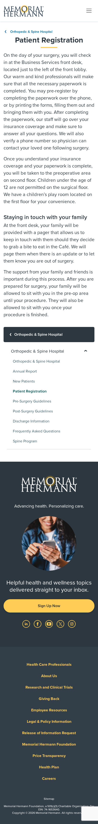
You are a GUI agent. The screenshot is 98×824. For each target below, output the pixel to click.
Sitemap (49, 798)
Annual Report (25, 371)
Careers (49, 778)
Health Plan (49, 767)
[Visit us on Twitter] (61, 623)
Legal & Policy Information (49, 721)
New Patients (24, 381)
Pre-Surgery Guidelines (32, 401)
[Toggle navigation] (88, 10)
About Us (49, 676)
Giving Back (49, 698)
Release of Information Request (49, 733)
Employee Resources (49, 710)
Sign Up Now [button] (49, 606)
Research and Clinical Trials (49, 687)
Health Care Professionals (49, 664)
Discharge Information (31, 421)
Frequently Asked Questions (36, 431)
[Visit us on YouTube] (49, 623)
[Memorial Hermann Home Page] (24, 11)
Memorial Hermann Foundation (49, 744)
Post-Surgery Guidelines (33, 411)
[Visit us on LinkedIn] (26, 623)
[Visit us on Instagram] (72, 623)
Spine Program (25, 441)
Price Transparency (49, 755)
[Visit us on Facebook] (38, 623)
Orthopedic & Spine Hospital (30, 32)
